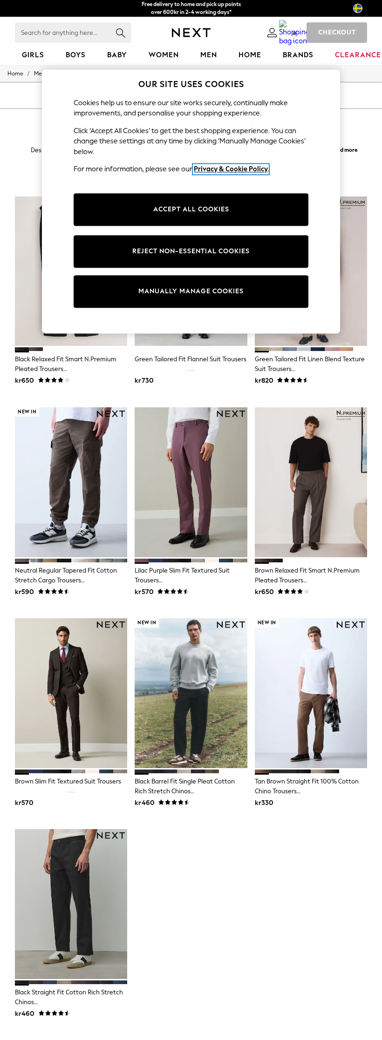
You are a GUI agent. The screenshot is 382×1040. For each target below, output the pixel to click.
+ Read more (342, 149)
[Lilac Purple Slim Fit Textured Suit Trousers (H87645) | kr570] (191, 482)
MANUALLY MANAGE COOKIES (191, 291)
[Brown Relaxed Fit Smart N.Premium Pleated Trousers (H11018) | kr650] (311, 482)
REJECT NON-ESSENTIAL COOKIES (191, 251)
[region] (191, 201)
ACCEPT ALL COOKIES (191, 209)
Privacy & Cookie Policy (231, 169)
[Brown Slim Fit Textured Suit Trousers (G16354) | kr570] (71, 693)
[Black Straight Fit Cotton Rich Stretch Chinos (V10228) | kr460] (71, 904)
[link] (272, 32)
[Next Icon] (191, 32)
